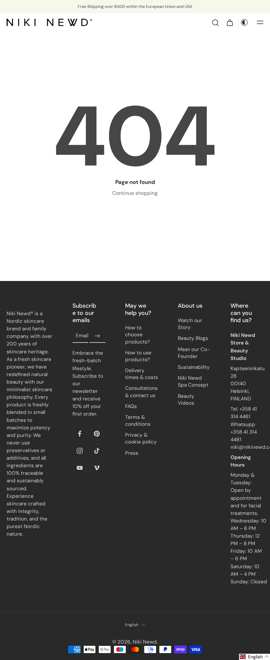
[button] (260, 22)
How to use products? (138, 356)
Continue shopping (135, 193)
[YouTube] (79, 468)
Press (131, 453)
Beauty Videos (186, 399)
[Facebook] (79, 433)
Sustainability (194, 367)
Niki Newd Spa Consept (193, 381)
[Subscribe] (97, 336)
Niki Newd (145, 642)
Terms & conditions (137, 420)
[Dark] (244, 22)
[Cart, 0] (230, 22)
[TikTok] (97, 451)
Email (82, 336)
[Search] (215, 22)
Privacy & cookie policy (141, 438)
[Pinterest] (97, 433)
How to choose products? (137, 334)
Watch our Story (190, 324)
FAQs (131, 406)
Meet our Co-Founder (194, 353)
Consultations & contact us (141, 391)
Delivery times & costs (141, 374)
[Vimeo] (97, 468)
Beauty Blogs (193, 338)
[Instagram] (79, 451)
